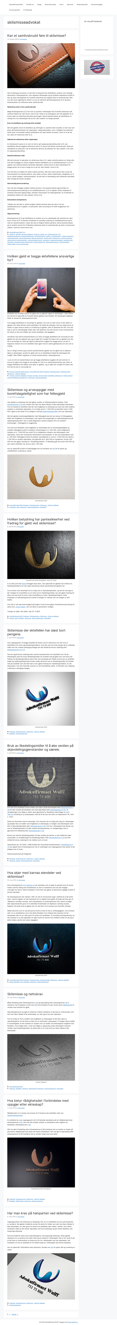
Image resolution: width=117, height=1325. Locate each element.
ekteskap (12, 860)
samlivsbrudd (11, 240)
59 (66, 1003)
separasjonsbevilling (56, 240)
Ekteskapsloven (55, 371)
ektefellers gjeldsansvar (55, 375)
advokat (18, 234)
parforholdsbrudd (12, 238)
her (54, 449)
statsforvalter (11, 244)
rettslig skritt (48, 238)
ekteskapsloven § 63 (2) (16, 650)
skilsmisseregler (64, 242)
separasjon (46, 240)
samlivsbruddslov (21, 240)
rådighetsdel (67, 1005)
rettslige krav (56, 238)
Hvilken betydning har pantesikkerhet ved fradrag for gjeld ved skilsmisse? (38, 521)
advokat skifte (43, 375)
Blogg (39, 4)
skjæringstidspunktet (50, 411)
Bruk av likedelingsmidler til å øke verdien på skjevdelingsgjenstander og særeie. (40, 747)
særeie (18, 860)
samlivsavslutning (66, 238)
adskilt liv (12, 234)
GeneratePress (73, 1322)
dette (24, 584)
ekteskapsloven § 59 (14, 404)
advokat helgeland (27, 234)
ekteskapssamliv (40, 236)
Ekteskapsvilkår (65, 371)
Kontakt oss (30, 4)
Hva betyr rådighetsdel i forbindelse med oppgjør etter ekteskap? (38, 1102)
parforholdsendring (25, 238)
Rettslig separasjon (37, 238)
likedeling (21, 618)
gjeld (17, 507)
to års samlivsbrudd (22, 244)
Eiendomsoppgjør (97, 4)
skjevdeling (42, 507)
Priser (61, 4)
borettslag (12, 507)
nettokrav (25, 1088)
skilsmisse (10, 242)
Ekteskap (46, 371)
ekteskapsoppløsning (14, 236)
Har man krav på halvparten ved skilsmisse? (40, 1213)
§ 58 (36, 1003)
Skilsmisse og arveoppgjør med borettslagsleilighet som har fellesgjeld (36, 391)
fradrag (11, 618)
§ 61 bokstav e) (28, 885)
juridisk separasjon (67, 236)
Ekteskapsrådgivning (27, 236)
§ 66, (21, 1122)
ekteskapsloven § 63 (57, 838)
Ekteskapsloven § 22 (54, 234)
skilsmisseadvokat (39, 242)
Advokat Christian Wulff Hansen (19, 371)
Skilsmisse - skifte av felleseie (16, 373)
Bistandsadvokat (82, 4)
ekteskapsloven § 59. (36, 831)
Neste (15, 1314)
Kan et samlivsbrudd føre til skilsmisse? (36, 35)
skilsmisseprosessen (52, 242)
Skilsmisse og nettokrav (25, 994)
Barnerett (70, 4)
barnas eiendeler (14, 982)
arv (46, 234)
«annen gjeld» (20, 607)
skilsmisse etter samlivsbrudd (23, 242)
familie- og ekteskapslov (53, 236)
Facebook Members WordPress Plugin (96, 49)
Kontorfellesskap (50, 4)
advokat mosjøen (39, 234)
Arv (24, 232)
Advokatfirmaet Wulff (16, 4)
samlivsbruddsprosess (35, 240)
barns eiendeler (24, 982)
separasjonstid (67, 240)
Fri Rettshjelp (27, 10)
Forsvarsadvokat (14, 10)
